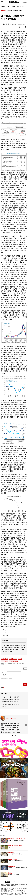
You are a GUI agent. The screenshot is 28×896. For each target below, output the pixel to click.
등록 (25, 684)
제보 (23, 2)
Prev (2, 725)
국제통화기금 (14, 658)
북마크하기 (22, 26)
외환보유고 (5, 661)
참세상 (14, 2)
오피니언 (18, 6)
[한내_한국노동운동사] (14, 810)
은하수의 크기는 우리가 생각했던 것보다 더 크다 (17, 867)
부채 (21, 658)
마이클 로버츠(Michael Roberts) (15, 10)
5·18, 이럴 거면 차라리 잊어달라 (15, 853)
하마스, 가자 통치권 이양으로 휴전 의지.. (10, 732)
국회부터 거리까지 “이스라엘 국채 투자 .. (11, 697)
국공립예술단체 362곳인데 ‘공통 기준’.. (11, 702)
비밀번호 (4, 674)
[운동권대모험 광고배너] (14, 831)
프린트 (25, 26)
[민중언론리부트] (14, 757)
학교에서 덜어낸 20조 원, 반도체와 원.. (11, 699)
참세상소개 (3, 884)
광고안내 (12, 884)
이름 (3, 672)
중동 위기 (8, 718)
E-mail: (14, 892)
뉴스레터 (22, 884)
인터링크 (12, 6)
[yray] (14, 821)
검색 (26, 2)
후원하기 (8, 884)
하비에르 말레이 (14, 661)
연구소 (23, 6)
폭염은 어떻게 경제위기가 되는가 (15, 860)
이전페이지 (17, 884)
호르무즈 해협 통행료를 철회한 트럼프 (10, 725)
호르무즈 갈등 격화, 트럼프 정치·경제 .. (10, 723)
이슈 (8, 6)
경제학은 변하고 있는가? (15, 873)
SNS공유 (19, 26)
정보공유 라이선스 (18, 894)
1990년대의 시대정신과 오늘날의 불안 (11, 704)
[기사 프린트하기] (25, 26)
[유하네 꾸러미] (14, 777)
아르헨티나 (5, 658)
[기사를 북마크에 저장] (22, 26)
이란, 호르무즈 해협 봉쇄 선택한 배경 (9, 728)
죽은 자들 (4, 706)
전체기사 (3, 6)
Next (26, 725)
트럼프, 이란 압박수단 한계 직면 (8, 730)
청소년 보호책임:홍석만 (12, 886)
